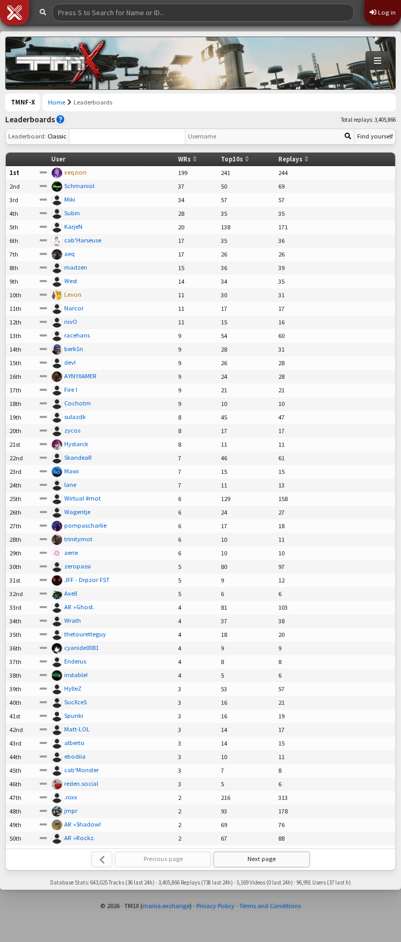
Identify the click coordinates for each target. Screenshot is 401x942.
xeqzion (75, 172)
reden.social (81, 783)
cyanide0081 (81, 648)
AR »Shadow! (82, 824)
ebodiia (75, 756)
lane (70, 485)
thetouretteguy (85, 634)
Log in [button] (386, 12)
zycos (72, 430)
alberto (74, 743)
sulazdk (75, 417)
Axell (70, 593)
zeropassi (77, 566)
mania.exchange (166, 906)
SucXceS (75, 702)
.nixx (70, 797)
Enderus (75, 661)
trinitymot (78, 539)
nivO (70, 321)
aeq (69, 254)
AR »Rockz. (79, 838)
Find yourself (375, 136)
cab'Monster (81, 770)
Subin (72, 213)
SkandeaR (78, 457)
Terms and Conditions (270, 906)
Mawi (71, 471)
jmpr (70, 811)
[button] (14, 12)
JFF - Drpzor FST (87, 580)
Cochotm (77, 403)
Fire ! (70, 389)
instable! (76, 675)
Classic (37, 136)
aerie (71, 552)
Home (56, 102)
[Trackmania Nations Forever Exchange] (61, 63)
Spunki (73, 715)
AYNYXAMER (80, 376)
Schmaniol (79, 186)
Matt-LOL (77, 729)
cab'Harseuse (82, 240)
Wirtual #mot (82, 498)
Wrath (72, 620)
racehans (77, 335)
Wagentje (77, 512)
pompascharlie (85, 525)
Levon (72, 294)
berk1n (73, 349)
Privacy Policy (215, 906)
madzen (75, 267)
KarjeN (73, 226)
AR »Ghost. (79, 607)
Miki (69, 199)
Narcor (74, 308)
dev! (70, 362)
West (70, 281)
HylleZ (72, 688)
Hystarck (76, 444)
